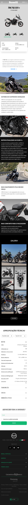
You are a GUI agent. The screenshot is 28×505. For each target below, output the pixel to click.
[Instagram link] (14, 448)
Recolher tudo (5, 336)
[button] (14, 499)
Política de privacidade (6, 491)
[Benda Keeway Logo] (14, 436)
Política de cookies (23, 491)
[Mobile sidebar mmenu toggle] (2, 2)
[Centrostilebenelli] (14, 474)
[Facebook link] (10, 448)
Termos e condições (22, 488)
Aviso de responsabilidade (6, 488)
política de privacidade (13, 419)
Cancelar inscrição (5, 495)
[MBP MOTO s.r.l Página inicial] (13, 2)
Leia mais (13, 69)
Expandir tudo (19, 335)
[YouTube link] (18, 448)
